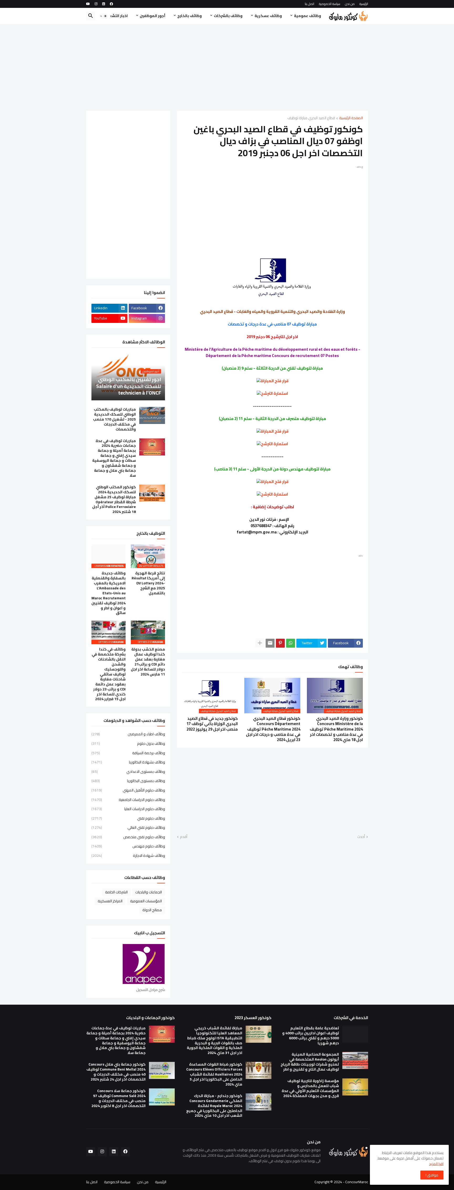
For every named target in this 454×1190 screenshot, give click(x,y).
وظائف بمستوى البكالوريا (128, 780)
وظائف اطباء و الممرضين (128, 734)
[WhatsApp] (290, 643)
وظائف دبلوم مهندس (128, 846)
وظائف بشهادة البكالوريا (128, 762)
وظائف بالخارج (189, 15)
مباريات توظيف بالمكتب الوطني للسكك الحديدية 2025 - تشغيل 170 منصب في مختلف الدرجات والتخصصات (114, 419)
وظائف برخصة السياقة (128, 752)
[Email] (270, 643)
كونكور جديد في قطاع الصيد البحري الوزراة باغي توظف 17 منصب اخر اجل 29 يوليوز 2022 (212, 724)
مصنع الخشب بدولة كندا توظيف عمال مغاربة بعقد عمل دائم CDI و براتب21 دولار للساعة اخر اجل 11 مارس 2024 (148, 662)
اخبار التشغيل (116, 15)
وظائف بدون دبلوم (128, 743)
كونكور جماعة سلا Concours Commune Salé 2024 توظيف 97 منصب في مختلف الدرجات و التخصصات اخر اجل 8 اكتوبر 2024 (118, 1098)
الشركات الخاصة (116, 892)
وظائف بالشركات (228, 15)
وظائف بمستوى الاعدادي (128, 771)
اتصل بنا (309, 4)
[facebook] (111, 4)
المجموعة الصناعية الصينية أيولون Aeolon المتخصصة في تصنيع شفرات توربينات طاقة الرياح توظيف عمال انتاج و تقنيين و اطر (310, 1062)
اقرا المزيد (436, 1163)
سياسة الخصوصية (329, 4)
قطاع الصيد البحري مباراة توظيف (311, 118)
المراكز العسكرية (110, 901)
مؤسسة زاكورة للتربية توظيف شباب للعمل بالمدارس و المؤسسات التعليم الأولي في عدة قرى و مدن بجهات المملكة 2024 (310, 1088)
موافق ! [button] (432, 1175)
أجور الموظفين (152, 15)
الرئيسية (363, 4)
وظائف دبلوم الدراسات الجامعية (128, 799)
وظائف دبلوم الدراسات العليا (128, 808)
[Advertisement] (227, 67)
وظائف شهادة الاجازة (128, 855)
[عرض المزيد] (259, 643)
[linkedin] (103, 4)
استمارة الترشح (274, 393)
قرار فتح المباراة (274, 381)
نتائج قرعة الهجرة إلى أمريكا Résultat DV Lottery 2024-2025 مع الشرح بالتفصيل (148, 583)
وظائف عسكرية (268, 15)
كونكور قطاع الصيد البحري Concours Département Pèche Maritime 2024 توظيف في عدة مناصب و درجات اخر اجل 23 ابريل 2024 (273, 729)
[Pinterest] (280, 643)
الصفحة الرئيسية (351, 118)
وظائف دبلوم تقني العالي (128, 827)
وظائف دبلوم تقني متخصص (128, 836)
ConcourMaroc (356, 1181)
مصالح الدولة (152, 909)
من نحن (350, 4)
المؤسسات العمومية (146, 901)
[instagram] (96, 4)
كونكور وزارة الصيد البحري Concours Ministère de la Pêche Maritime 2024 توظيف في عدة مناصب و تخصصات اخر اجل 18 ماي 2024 (336, 729)
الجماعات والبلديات (148, 892)
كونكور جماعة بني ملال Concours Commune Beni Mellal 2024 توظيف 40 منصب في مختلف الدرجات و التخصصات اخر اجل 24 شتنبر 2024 (116, 1072)
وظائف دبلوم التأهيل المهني (128, 790)
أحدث (361, 837)
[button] (103, 16)
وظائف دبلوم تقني (128, 818)
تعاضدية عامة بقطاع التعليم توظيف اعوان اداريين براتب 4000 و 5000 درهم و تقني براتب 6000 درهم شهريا (310, 1036)
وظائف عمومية (307, 15)
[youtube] (88, 4)
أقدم (183, 837)
